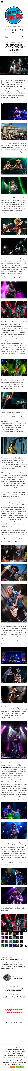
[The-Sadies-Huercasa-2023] (6, 934)
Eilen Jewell (19, 959)
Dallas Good (12, 959)
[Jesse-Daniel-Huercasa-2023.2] (14, 942)
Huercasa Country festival (7, 962)
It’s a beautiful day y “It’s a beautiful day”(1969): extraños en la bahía (14, 988)
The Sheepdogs (9, 968)
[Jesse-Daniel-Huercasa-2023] (18, 942)
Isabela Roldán (15, 52)
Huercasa (3, 961)
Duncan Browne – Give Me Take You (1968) (14, 996)
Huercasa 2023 (10, 961)
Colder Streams (5, 959)
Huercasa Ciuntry (19, 961)
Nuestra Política (19, 1066)
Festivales (12, 42)
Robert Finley (11, 966)
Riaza (6, 966)
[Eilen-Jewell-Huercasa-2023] (18, 946)
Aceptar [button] (12, 1066)
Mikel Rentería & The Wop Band (13, 964)
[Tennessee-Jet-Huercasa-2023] (6, 938)
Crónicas (8, 42)
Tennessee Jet (18, 966)
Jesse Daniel (18, 962)
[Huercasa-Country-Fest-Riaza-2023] (10, 942)
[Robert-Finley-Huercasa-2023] (14, 938)
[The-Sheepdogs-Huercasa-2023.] (18, 934)
